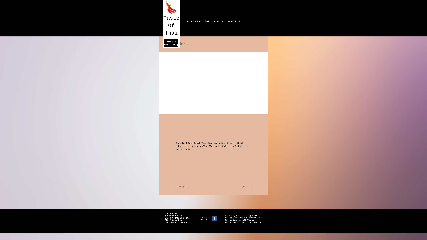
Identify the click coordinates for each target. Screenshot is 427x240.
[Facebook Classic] (214, 218)
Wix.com (251, 220)
